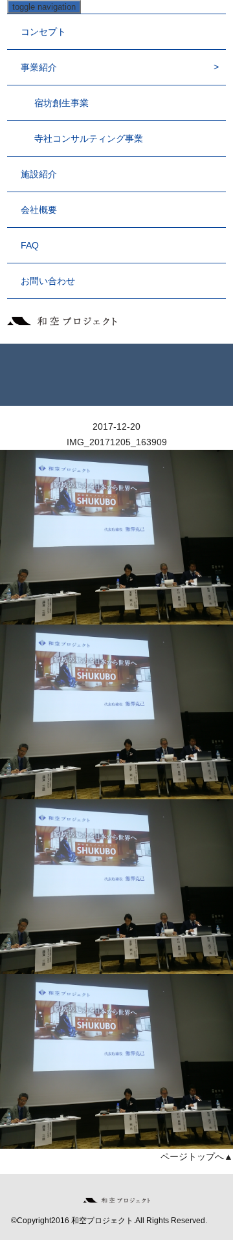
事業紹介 (39, 67)
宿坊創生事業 (61, 103)
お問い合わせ (48, 281)
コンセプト (43, 32)
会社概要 (39, 210)
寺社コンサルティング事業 (88, 138)
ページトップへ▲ (197, 1156)
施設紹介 (39, 174)
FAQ (30, 245)
